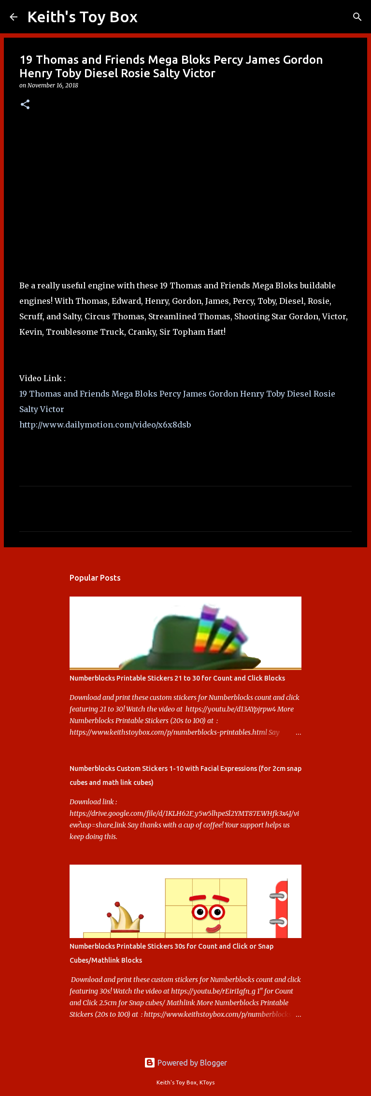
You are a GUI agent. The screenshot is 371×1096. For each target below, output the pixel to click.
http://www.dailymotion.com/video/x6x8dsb (105, 424)
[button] (25, 105)
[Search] (151, 16)
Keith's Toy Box (82, 16)
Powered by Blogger (191, 1062)
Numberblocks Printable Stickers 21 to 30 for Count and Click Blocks (177, 678)
